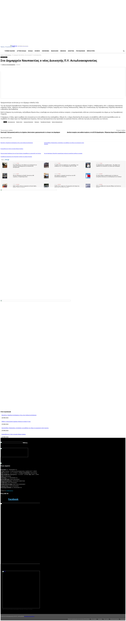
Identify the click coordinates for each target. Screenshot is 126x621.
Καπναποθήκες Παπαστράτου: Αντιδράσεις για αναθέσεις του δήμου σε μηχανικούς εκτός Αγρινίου (64, 143)
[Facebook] (4, 499)
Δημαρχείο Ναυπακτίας (28, 122)
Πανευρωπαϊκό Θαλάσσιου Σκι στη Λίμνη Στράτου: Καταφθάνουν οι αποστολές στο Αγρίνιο (21, 153)
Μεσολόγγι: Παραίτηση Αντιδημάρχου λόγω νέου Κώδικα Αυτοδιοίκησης (17, 142)
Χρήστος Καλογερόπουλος (57, 122)
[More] (33, 125)
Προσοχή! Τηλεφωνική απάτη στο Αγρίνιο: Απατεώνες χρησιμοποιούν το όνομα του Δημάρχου (30, 132)
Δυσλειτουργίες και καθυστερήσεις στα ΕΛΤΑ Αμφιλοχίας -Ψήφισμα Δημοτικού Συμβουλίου (96, 132)
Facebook (13, 499)
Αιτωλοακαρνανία (11, 122)
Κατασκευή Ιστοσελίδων (29, 616)
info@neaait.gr (9, 490)
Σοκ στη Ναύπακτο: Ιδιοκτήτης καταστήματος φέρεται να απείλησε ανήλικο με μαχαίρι (63, 153)
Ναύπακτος (37, 122)
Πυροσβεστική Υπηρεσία (45, 122)
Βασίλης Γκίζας (19, 122)
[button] (123, 51)
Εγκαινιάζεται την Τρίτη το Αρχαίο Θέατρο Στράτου (12, 148)
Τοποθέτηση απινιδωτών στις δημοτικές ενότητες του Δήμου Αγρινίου (16, 156)
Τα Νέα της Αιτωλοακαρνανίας (8, 64)
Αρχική (2, 55)
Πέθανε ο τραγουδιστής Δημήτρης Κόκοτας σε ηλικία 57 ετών (16, 421)
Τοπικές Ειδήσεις (7, 55)
